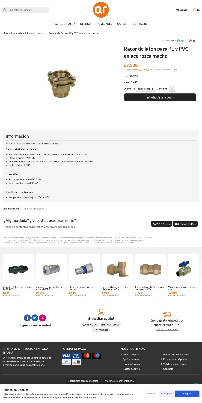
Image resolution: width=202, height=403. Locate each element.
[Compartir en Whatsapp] (186, 40)
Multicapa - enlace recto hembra (81, 288)
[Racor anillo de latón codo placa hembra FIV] (117, 269)
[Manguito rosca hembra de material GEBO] (51, 269)
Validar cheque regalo (175, 363)
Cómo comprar (131, 354)
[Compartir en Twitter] (182, 40)
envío (140, 70)
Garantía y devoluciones (176, 354)
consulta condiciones (167, 329)
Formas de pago (131, 363)
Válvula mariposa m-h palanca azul (182, 288)
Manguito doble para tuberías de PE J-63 (17, 288)
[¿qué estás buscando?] (25, 9)
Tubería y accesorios (135, 240)
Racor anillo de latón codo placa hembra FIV (115, 288)
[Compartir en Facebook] (178, 40)
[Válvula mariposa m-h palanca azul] (183, 269)
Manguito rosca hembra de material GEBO (49, 288)
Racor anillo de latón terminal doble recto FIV (149, 288)
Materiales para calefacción (83, 380)
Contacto (168, 368)
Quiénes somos (131, 359)
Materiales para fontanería (119, 380)
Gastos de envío (131, 368)
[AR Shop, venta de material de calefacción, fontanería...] (101, 10)
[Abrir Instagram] (42, 318)
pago (147, 70)
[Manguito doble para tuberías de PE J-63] (18, 269)
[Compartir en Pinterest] (190, 40)
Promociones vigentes (175, 359)
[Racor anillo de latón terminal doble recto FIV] (150, 269)
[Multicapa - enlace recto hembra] (84, 269)
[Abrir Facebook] (27, 318)
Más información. (87, 397)
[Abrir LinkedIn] (35, 318)
